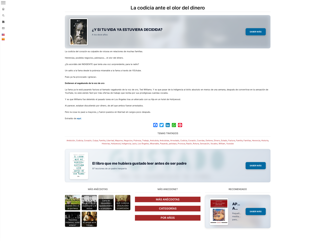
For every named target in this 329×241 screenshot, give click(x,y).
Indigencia (126, 143)
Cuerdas (201, 140)
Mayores (119, 140)
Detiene (209, 140)
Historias (106, 143)
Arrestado (174, 140)
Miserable (154, 143)
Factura (231, 140)
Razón (189, 143)
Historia (264, 140)
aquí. (79, 118)
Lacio (134, 143)
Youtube (230, 143)
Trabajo (145, 140)
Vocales (214, 143)
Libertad (110, 140)
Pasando (164, 143)
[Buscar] (3, 15)
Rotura (196, 143)
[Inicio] (3, 9)
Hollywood (116, 143)
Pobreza (137, 140)
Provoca (181, 143)
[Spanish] (3, 39)
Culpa (95, 140)
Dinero (217, 140)
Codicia (79, 140)
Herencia (256, 140)
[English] (3, 35)
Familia (102, 140)
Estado (224, 140)
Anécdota (154, 140)
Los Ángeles (143, 143)
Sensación (204, 143)
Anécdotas (164, 140)
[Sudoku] (3, 22)
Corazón (88, 140)
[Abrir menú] (3, 2)
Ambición (71, 140)
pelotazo (173, 143)
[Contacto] (3, 28)
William (222, 143)
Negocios (128, 140)
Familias (247, 140)
